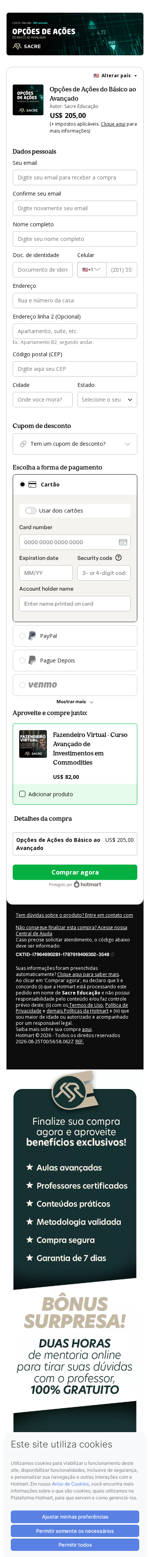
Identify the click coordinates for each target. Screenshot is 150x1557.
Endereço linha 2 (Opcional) (47, 316)
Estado (86, 384)
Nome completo (33, 224)
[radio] (22, 484)
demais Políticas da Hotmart (77, 1011)
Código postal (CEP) (37, 354)
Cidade (21, 384)
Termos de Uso (85, 1005)
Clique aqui (113, 124)
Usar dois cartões (61, 510)
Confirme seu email (37, 193)
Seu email (25, 162)
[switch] (30, 511)
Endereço (24, 285)
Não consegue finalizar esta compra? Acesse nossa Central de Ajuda (71, 930)
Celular (85, 255)
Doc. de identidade (36, 255)
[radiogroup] (75, 585)
